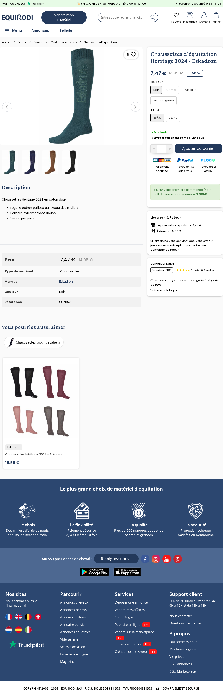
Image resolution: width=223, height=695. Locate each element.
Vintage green (163, 100)
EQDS (170, 263)
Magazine (67, 661)
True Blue (189, 90)
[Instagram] (156, 559)
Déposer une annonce (131, 602)
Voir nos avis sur (13, 4)
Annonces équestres (75, 632)
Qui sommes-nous (183, 641)
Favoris (176, 22)
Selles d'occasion (72, 646)
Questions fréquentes (185, 623)
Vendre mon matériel (64, 17)
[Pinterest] (177, 559)
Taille (155, 110)
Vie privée (176, 656)
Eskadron (66, 281)
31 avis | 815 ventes (202, 270)
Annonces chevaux (74, 602)
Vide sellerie (69, 639)
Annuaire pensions (74, 624)
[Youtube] (166, 559)
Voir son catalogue (163, 290)
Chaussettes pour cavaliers (38, 342)
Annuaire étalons (73, 617)
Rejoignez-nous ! (116, 558)
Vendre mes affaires (130, 609)
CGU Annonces (180, 664)
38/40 (173, 118)
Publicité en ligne (127, 624)
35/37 (157, 118)
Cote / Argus (124, 617)
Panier (217, 22)
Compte (204, 22)
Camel (171, 90)
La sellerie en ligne (74, 654)
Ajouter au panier (198, 148)
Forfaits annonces (128, 644)
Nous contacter (180, 616)
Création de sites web (131, 651)
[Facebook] (145, 559)
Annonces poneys (73, 609)
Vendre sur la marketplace (134, 632)
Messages (190, 22)
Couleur (156, 82)
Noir (156, 90)
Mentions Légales (182, 649)
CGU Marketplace (182, 671)
